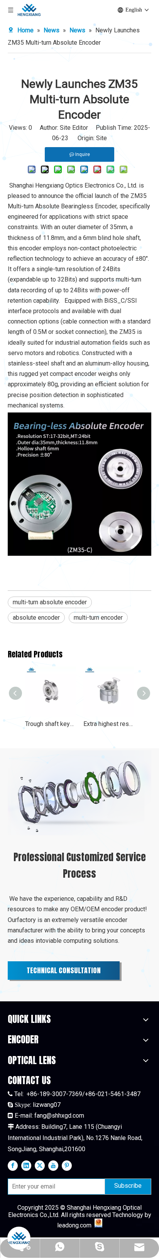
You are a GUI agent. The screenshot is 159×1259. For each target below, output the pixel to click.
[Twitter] (40, 1165)
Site (101, 138)
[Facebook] (13, 1165)
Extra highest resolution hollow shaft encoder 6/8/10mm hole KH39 (108, 724)
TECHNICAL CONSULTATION (64, 970)
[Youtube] (53, 1165)
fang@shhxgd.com (59, 1115)
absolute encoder (36, 617)
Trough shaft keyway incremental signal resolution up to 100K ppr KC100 (50, 724)
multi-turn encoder (98, 617)
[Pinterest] (67, 1165)
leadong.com (74, 1225)
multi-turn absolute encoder (50, 602)
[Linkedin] (26, 1165)
